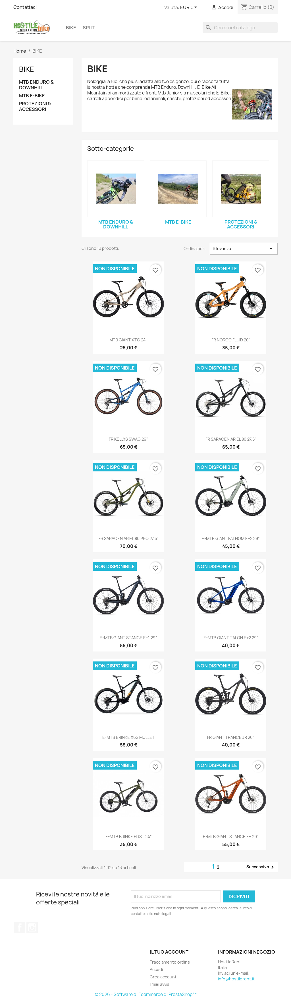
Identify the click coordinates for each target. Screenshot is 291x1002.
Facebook (19, 927)
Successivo (261, 867)
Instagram (32, 927)
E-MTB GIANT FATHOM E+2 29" (231, 538)
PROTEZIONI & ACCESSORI (35, 106)
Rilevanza (244, 248)
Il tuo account (169, 952)
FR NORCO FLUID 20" (230, 340)
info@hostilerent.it (236, 979)
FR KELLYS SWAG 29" (128, 439)
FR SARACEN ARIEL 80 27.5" (230, 439)
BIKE (71, 27)
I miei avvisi (160, 984)
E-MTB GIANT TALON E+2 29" (230, 637)
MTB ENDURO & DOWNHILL (36, 85)
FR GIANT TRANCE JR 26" (230, 737)
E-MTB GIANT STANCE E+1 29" (128, 637)
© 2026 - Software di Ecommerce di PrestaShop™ (146, 994)
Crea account (163, 977)
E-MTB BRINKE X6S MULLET (128, 737)
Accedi (156, 969)
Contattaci (25, 7)
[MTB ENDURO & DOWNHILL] (115, 188)
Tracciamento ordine (170, 962)
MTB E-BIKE (32, 96)
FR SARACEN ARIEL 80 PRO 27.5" (129, 538)
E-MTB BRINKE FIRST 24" (128, 836)
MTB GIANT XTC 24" (128, 340)
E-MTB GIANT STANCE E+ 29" (231, 836)
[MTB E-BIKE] (178, 188)
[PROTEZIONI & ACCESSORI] (240, 188)
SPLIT (89, 27)
